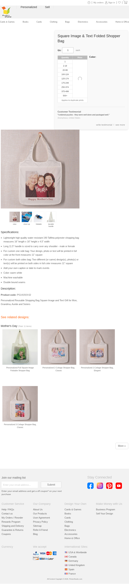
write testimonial (104, 124)
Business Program (105, 509)
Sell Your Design (104, 513)
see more (120, 124)
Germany (73, 561)
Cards (67, 517)
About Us (38, 509)
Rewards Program (11, 521)
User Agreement (41, 517)
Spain (71, 569)
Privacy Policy (40, 521)
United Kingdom (76, 565)
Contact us (7, 513)
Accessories (70, 534)
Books (67, 513)
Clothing (68, 521)
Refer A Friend (40, 530)
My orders (98, 2)
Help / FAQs (8, 509)
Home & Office (72, 538)
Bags (67, 525)
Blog (35, 534)
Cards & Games (72, 509)
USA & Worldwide (77, 552)
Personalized (29, 7)
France (72, 573)
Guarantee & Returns (12, 530)
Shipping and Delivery (13, 525)
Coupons (6, 534)
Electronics (70, 530)
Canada (72, 556)
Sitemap (37, 525)
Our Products (40, 513)
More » (122, 446)
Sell (47, 7)
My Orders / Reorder (12, 517)
